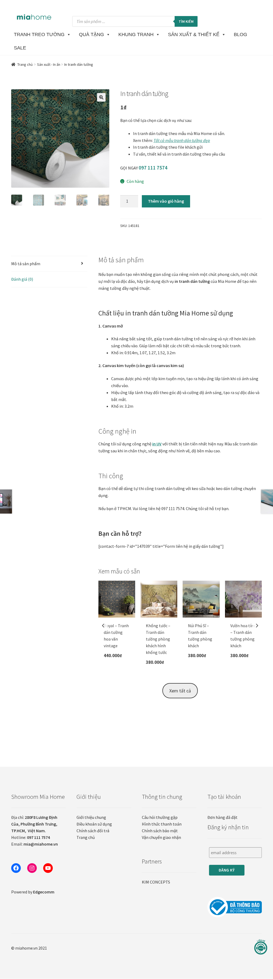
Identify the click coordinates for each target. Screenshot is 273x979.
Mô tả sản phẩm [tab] (25, 263)
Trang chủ (25, 64)
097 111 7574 (153, 168)
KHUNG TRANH (136, 34)
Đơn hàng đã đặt (222, 817)
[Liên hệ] (261, 947)
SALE (20, 48)
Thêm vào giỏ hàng (166, 201)
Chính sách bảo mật (160, 830)
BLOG (240, 34)
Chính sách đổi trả (93, 830)
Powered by (32, 892)
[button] (101, 97)
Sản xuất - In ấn (48, 64)
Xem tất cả (180, 691)
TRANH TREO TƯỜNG (39, 34)
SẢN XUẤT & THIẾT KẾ (193, 34)
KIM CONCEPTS (156, 882)
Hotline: (30, 837)
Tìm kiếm (186, 21)
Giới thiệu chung (91, 817)
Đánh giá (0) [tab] (22, 279)
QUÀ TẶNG (91, 34)
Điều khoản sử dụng (94, 824)
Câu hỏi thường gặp (160, 817)
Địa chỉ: (34, 824)
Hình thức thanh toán (162, 824)
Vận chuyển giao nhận (161, 837)
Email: (34, 844)
